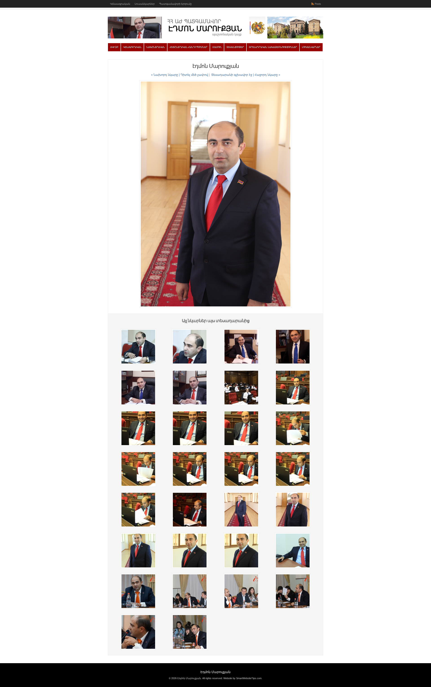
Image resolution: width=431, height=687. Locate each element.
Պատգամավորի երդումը (175, 3)
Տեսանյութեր (235, 47)
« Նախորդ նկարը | (165, 74)
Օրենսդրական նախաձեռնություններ (273, 47)
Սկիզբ (114, 47)
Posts (318, 3)
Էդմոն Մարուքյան (215, 672)
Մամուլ (217, 47)
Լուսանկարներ (145, 3)
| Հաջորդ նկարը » (266, 74)
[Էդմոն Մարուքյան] (215, 37)
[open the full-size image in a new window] (215, 306)
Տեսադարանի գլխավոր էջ (231, 74)
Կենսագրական (120, 3)
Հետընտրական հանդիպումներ (188, 47)
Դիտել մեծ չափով (194, 74)
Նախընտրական (155, 47)
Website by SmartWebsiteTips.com (242, 678)
